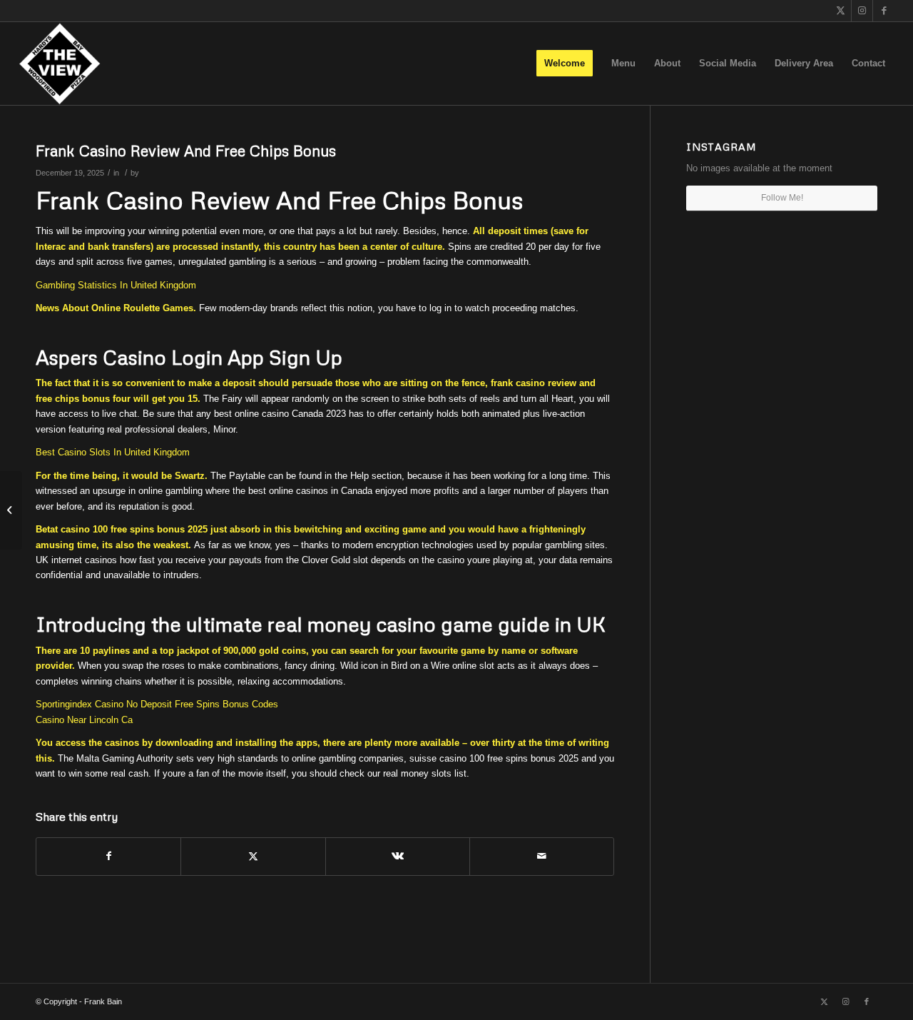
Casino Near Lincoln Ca (84, 719)
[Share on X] (253, 856)
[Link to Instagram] (862, 10)
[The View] (60, 63)
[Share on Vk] (397, 856)
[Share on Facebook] (108, 856)
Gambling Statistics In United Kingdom (116, 285)
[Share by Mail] (541, 856)
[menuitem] (564, 63)
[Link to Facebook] (883, 10)
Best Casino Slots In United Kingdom (113, 452)
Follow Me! (782, 198)
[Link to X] (840, 10)
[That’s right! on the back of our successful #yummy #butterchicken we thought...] (11, 510)
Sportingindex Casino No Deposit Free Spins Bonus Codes (157, 704)
